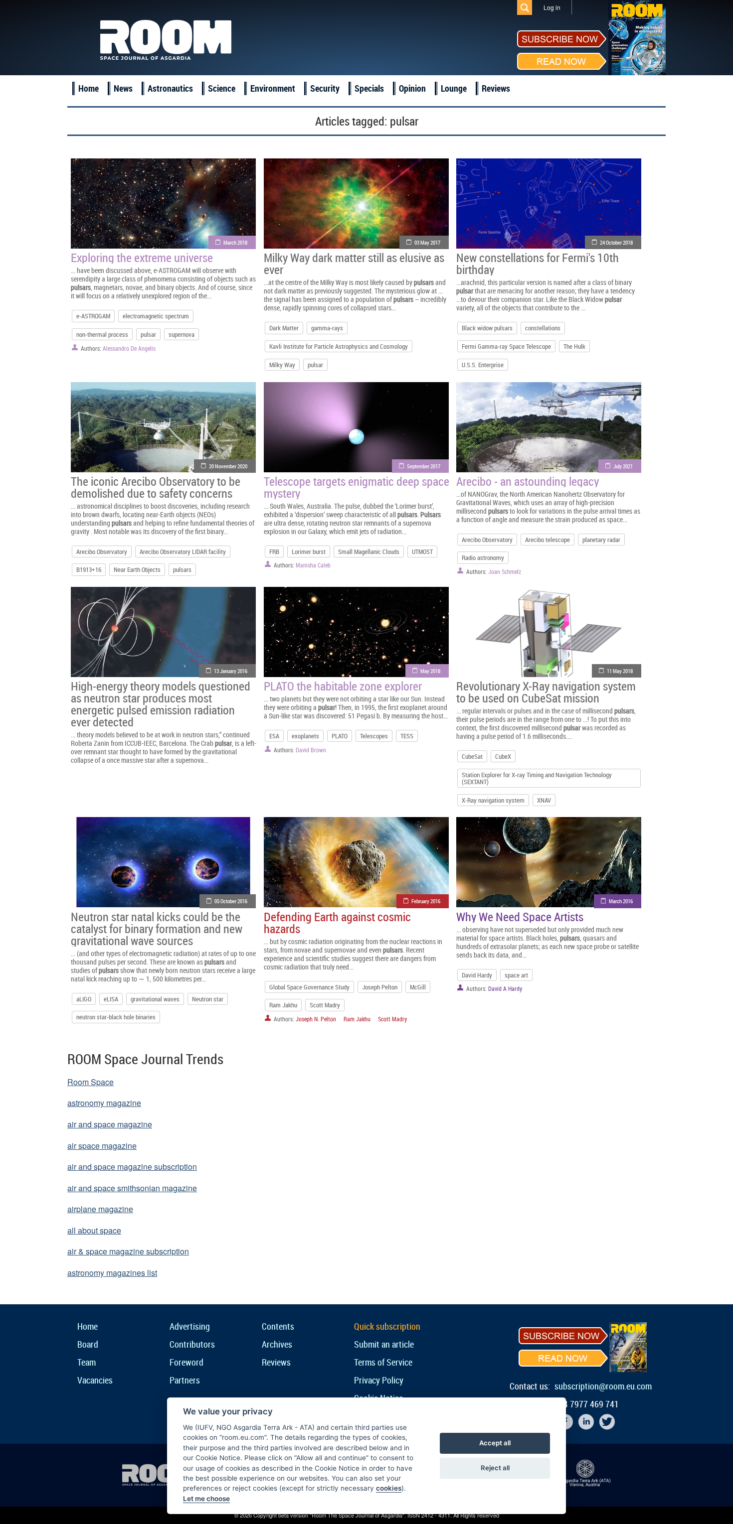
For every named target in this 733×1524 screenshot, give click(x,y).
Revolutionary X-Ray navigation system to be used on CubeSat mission (546, 692)
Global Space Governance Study (309, 986)
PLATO (340, 735)
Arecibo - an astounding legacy (527, 481)
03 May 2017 (427, 242)
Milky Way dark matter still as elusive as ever (354, 264)
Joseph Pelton (379, 986)
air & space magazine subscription (128, 1251)
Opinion (412, 88)
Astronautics (170, 88)
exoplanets (305, 735)
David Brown (311, 750)
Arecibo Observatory (101, 551)
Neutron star (207, 998)
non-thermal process (102, 334)
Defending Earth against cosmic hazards (337, 923)
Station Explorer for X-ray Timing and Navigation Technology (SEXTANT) (537, 778)
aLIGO (83, 998)
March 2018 (235, 242)
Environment (272, 88)
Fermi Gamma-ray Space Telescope (506, 346)
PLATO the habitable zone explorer (343, 686)
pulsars (182, 569)
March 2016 (621, 901)
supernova (181, 334)
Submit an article (384, 1344)
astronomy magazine (104, 1102)
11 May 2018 (620, 671)
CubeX (503, 756)
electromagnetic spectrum (156, 315)
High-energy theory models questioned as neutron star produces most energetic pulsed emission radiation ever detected (160, 704)
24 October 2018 (616, 242)
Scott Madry (325, 1004)
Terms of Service (383, 1362)
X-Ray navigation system (493, 800)
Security (325, 88)
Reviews (496, 88)
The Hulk (574, 346)
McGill (418, 986)
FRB (274, 551)
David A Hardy (505, 988)
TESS (406, 735)
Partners (185, 1380)
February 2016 (425, 901)
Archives (277, 1344)
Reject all (495, 1468)
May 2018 (430, 671)
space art (516, 974)
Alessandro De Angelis (129, 348)
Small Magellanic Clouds (368, 551)
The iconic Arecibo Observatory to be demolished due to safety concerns (155, 487)
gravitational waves (155, 998)
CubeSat (472, 756)
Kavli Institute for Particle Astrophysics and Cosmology (338, 346)
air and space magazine (109, 1124)
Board (87, 1344)
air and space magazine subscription (132, 1166)
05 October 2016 (230, 901)
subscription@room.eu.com (603, 1386)
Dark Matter (284, 327)
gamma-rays (327, 327)
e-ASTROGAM (93, 315)
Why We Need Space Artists (519, 917)
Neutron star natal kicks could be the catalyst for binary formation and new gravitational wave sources (156, 929)
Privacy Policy (378, 1380)
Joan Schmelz (504, 571)
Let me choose (206, 1499)
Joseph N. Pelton (316, 1019)
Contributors (192, 1344)
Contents (278, 1326)
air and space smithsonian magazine (132, 1188)
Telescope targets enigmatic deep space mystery (356, 487)
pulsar (148, 334)
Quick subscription (387, 1326)
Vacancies (95, 1380)
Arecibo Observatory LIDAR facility (183, 551)
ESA (274, 735)
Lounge (454, 88)
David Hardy (477, 974)
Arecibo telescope (547, 539)
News (123, 88)
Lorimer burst (309, 551)
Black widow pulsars (487, 327)
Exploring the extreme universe (142, 258)
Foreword (186, 1362)
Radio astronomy (483, 557)
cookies (388, 1488)
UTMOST (422, 551)
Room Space (90, 1082)
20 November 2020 (228, 466)
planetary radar (601, 539)
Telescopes (374, 735)
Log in (552, 7)
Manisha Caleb (313, 565)
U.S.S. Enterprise (483, 364)
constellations (542, 327)
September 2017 (423, 466)
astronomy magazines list (112, 1272)
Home (88, 88)
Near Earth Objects (137, 569)
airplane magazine (100, 1209)
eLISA (111, 998)
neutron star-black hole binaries (116, 1016)
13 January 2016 (230, 671)
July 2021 (623, 466)
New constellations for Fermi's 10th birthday (537, 264)
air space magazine (102, 1145)
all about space (94, 1230)
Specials (369, 88)
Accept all (495, 1443)
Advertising (190, 1326)
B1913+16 (88, 569)
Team (86, 1362)
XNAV (544, 800)
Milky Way (282, 364)
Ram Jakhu (283, 1004)
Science (221, 88)
